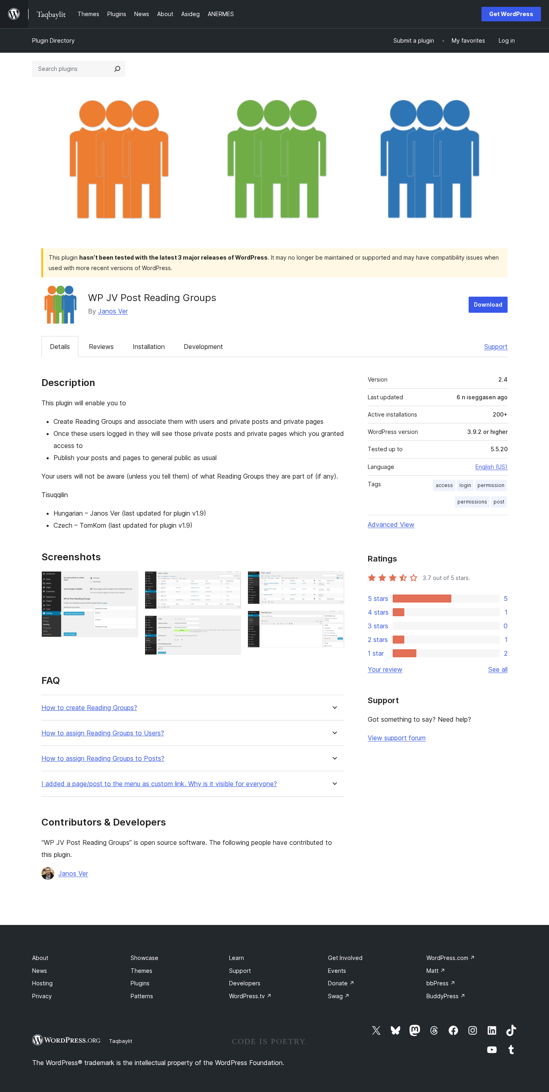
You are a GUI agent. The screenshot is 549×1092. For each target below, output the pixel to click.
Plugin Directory (53, 40)
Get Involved (345, 957)
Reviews (101, 347)
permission (490, 485)
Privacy (42, 996)
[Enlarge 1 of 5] (127, 582)
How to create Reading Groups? (89, 708)
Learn (236, 957)
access (444, 485)
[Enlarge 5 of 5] (334, 621)
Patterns (142, 996)
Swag (339, 996)
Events (337, 970)
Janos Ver (113, 311)
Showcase (144, 957)
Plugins (140, 983)
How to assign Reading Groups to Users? (102, 733)
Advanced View (391, 524)
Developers (244, 983)
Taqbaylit (120, 1041)
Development (203, 347)
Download (488, 304)
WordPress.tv (250, 996)
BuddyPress (445, 996)
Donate (341, 983)
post (499, 502)
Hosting (42, 983)
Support (496, 347)
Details (60, 347)
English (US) (491, 466)
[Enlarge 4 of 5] (334, 582)
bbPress (440, 983)
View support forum (397, 738)
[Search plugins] (117, 69)
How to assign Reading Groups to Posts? (102, 758)
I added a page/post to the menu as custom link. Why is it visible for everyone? (159, 784)
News (39, 970)
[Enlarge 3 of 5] (230, 626)
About (40, 957)
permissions (472, 502)
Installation (149, 347)
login (465, 485)
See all (498, 669)
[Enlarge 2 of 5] (230, 582)
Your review (385, 669)
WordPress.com (450, 957)
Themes (141, 970)
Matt (435, 970)
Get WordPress (511, 13)
